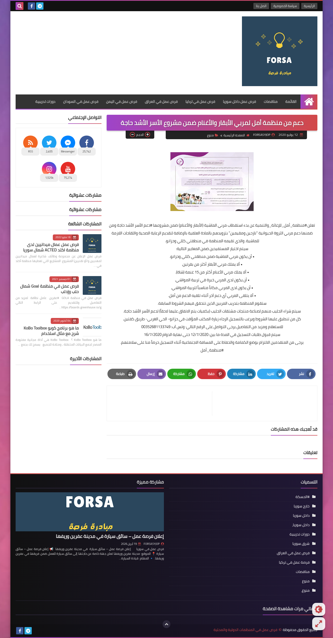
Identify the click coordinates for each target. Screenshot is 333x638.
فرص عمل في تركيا (200, 101)
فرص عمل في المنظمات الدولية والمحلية (245, 630)
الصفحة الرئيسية (234, 135)
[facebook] (31, 6)
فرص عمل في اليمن (121, 101)
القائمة (291, 101)
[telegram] (39, 6)
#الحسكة (303, 496)
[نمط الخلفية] (318, 623)
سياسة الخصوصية (285, 6)
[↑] (166, 624)
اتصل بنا (261, 6)
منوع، (305, 590)
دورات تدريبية (45, 101)
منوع (210, 135)
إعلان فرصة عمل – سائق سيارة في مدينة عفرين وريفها (110, 536)
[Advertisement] (110, 52)
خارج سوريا (302, 506)
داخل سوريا (301, 515)
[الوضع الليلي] (318, 609)
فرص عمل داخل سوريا (239, 101)
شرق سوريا (301, 543)
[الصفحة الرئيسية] (308, 101)
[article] (162, 403)
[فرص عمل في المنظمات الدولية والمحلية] (279, 51)
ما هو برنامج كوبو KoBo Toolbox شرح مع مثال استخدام (51, 330)
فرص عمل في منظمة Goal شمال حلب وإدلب (49, 288)
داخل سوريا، (301, 524)
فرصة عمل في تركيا (294, 562)
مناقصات (271, 101)
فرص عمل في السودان (80, 101)
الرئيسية (309, 6)
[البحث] (19, 6)
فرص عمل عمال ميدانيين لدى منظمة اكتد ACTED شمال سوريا (51, 247)
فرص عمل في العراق (161, 101)
